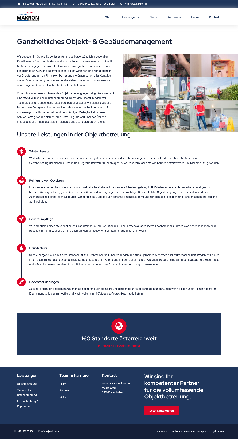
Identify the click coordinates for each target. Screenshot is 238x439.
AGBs (197, 431)
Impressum (186, 431)
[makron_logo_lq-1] (28, 13)
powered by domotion (213, 431)
